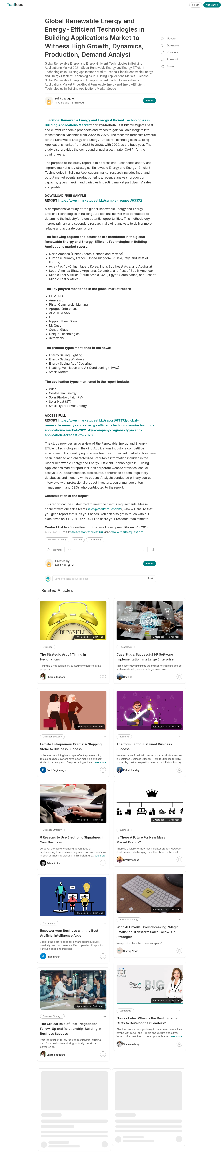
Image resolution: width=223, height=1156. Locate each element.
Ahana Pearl (53, 956)
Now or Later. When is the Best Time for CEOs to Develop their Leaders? (147, 1020)
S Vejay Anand (131, 860)
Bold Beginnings (56, 770)
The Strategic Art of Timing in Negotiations (63, 657)
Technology (95, 539)
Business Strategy (57, 539)
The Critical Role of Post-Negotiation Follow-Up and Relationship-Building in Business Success (70, 1028)
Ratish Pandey (131, 770)
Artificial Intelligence (53, 1114)
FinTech (78, 539)
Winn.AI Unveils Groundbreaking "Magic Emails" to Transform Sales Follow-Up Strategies (148, 932)
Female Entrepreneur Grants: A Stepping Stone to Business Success (71, 746)
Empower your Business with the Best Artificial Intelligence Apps (69, 933)
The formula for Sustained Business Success (144, 746)
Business (124, 736)
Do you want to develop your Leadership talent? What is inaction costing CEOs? (148, 1114)
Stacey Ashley (131, 1044)
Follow (149, 100)
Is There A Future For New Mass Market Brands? (141, 840)
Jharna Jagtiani (56, 677)
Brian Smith (53, 863)
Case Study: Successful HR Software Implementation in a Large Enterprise (145, 657)
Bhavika (127, 677)
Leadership (125, 1010)
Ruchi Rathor (54, 1136)
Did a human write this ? (58, 1122)
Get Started (212, 4)
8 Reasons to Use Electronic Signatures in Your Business (72, 840)
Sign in (195, 4)
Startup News (130, 951)
